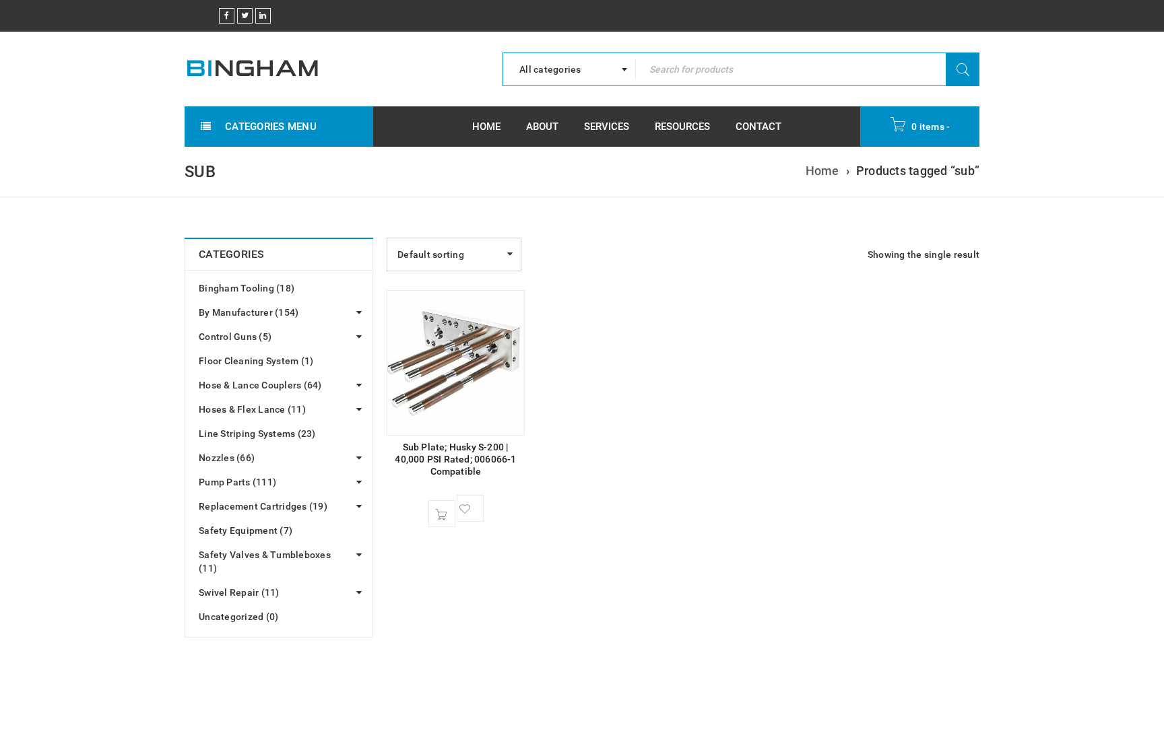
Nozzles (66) (227, 457)
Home (822, 171)
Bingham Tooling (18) (246, 288)
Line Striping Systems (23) (257, 433)
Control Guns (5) (235, 336)
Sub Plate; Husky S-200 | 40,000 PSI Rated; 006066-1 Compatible (455, 459)
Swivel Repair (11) (239, 592)
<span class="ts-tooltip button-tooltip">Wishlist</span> (470, 508)
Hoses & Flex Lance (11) (252, 409)
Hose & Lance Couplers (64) (260, 385)
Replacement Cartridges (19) (263, 506)
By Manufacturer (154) (248, 312)
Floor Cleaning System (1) (256, 360)
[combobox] (569, 69)
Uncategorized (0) (238, 616)
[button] (441, 513)
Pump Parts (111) (237, 482)
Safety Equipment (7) (245, 530)
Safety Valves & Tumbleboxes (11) (265, 561)
